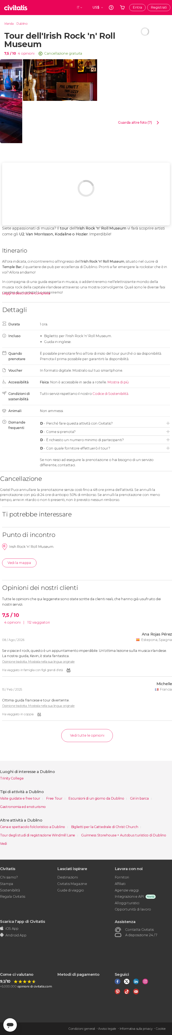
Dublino (22, 24)
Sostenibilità (10, 890)
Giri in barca (140, 798)
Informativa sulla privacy (136, 1029)
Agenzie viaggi (127, 890)
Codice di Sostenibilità (110, 394)
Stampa (6, 884)
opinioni (27, 53)
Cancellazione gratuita (63, 53)
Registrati (159, 7)
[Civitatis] (15, 7)
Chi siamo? (9, 877)
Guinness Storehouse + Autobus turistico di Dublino (123, 835)
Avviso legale (107, 1029)
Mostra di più (118, 382)
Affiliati (120, 884)
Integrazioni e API (129, 897)
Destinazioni (67, 877)
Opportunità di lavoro (133, 909)
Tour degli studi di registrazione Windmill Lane (38, 835)
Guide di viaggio (70, 890)
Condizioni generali (81, 1029)
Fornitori (122, 877)
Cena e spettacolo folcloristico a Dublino (33, 827)
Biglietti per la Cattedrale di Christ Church (105, 827)
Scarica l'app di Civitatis (22, 921)
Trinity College (11, 778)
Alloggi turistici (127, 903)
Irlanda (9, 24)
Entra (137, 7)
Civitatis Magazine (72, 884)
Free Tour (54, 798)
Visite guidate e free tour (20, 798)
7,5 (10, 53)
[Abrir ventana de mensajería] (10, 1025)
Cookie (161, 1029)
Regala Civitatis (12, 897)
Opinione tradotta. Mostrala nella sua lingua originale (38, 661)
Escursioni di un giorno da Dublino (96, 798)
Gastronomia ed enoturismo (23, 807)
